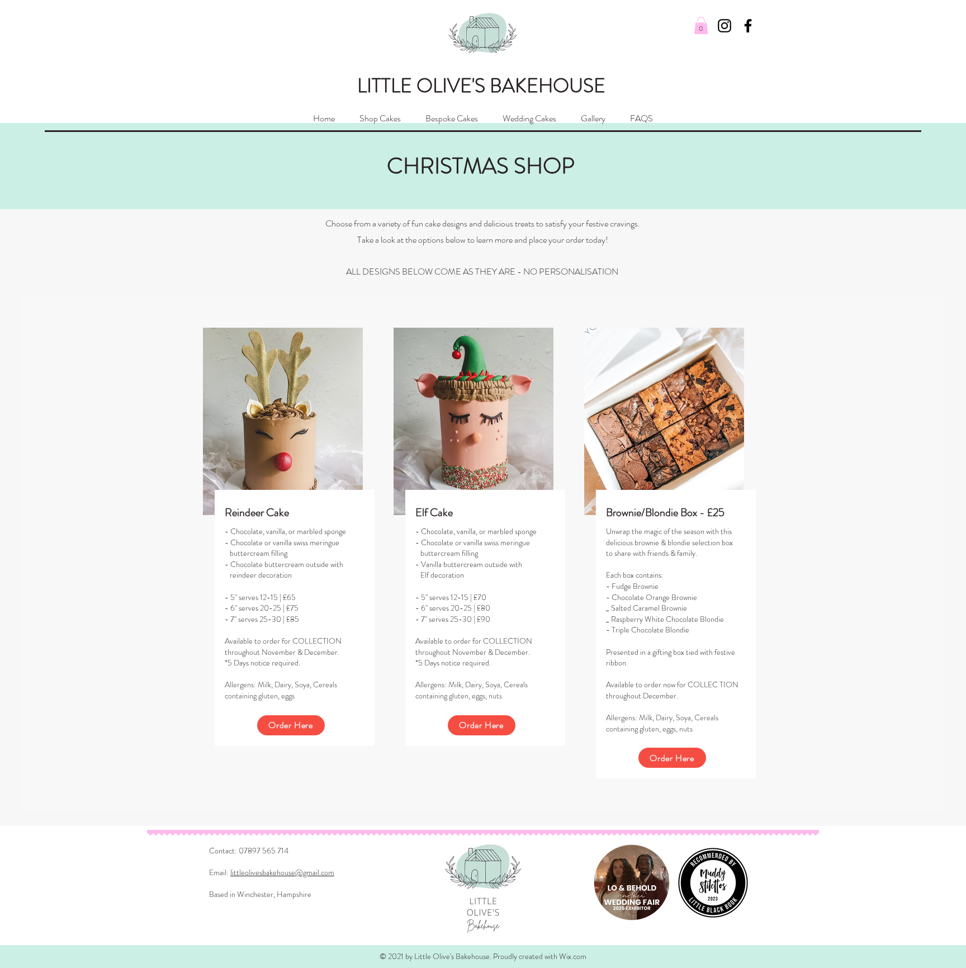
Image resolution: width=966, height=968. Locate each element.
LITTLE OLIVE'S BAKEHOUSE (481, 86)
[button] (701, 25)
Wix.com (572, 956)
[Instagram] (724, 26)
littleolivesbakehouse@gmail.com (282, 872)
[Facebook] (748, 26)
